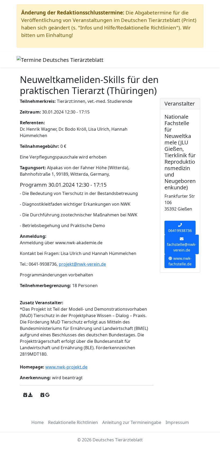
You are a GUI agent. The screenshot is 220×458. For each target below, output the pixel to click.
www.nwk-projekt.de (66, 367)
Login (191, 60)
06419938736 (180, 230)
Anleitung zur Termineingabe (131, 422)
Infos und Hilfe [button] (130, 60)
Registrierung (168, 60)
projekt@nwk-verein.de (82, 264)
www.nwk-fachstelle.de (180, 261)
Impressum (177, 422)
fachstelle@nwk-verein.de (181, 247)
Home (37, 422)
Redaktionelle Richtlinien (73, 422)
